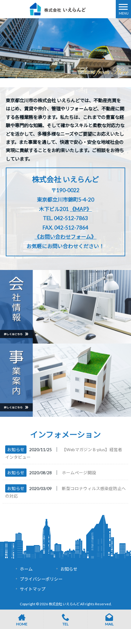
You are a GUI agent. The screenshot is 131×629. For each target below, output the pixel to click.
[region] (65, 48)
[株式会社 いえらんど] (57, 8)
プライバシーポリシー (41, 579)
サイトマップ (32, 589)
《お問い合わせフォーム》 (65, 236)
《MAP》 (81, 209)
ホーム (26, 569)
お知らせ (15, 449)
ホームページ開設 (79, 472)
